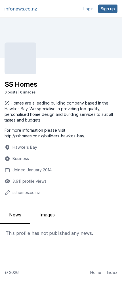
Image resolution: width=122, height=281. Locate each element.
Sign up (108, 8)
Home (95, 272)
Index (112, 272)
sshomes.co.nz (26, 192)
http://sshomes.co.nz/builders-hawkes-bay (44, 135)
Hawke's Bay (24, 147)
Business (20, 158)
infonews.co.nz (21, 9)
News (15, 215)
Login (88, 8)
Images (47, 215)
